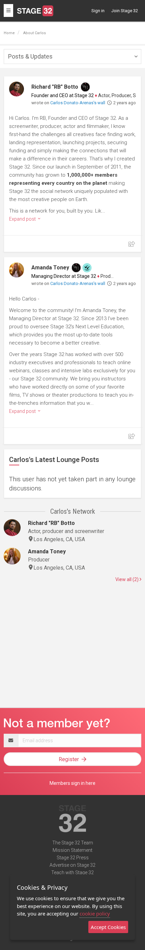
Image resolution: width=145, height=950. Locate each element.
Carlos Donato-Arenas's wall (77, 102)
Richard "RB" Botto (54, 87)
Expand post (23, 219)
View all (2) (127, 579)
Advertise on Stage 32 (72, 865)
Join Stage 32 (124, 10)
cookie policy (95, 913)
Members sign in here (72, 783)
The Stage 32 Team (72, 842)
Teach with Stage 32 (72, 872)
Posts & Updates (30, 56)
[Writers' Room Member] (85, 87)
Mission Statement (72, 850)
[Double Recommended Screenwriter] (87, 267)
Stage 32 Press (73, 857)
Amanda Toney (50, 267)
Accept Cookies (108, 927)
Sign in (98, 10)
